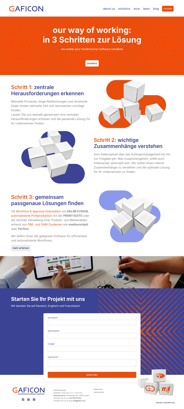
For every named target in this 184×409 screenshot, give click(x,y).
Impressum (98, 389)
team (146, 8)
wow (137, 8)
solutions (124, 8)
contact (168, 8)
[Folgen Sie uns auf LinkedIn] (23, 399)
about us (109, 8)
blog (156, 8)
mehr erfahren (21, 248)
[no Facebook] (34, 399)
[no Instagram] (28, 399)
